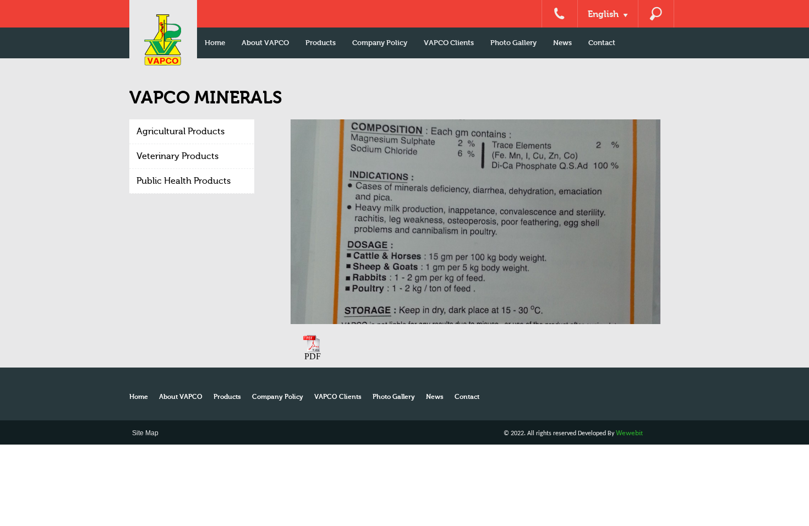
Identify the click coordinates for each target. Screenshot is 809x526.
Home (215, 43)
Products (320, 43)
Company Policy (379, 43)
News (562, 43)
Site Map (145, 433)
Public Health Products (183, 181)
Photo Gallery (513, 43)
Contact (601, 43)
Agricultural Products (180, 131)
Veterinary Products (177, 156)
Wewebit (629, 433)
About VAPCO (265, 43)
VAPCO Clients (449, 43)
